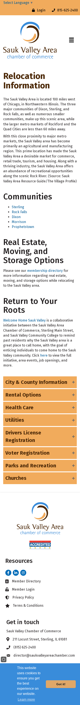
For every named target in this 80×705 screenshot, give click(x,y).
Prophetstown (23, 227)
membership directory (45, 271)
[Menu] (71, 40)
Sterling (18, 207)
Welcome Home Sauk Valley (24, 320)
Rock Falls (19, 212)
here (44, 355)
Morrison (19, 222)
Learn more (26, 699)
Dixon (16, 217)
